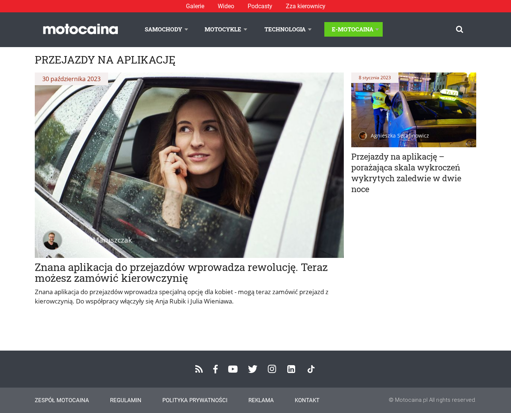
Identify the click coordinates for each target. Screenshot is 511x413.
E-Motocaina (352, 29)
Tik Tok (311, 369)
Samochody (163, 29)
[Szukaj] (459, 29)
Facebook (215, 369)
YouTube (233, 369)
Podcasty (260, 6)
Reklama (261, 400)
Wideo (226, 6)
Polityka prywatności (194, 400)
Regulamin (125, 400)
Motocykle (223, 29)
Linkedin (291, 369)
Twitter (252, 369)
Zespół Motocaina (62, 400)
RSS (199, 369)
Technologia (285, 29)
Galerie (195, 6)
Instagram (272, 369)
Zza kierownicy (305, 6)
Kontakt (307, 400)
